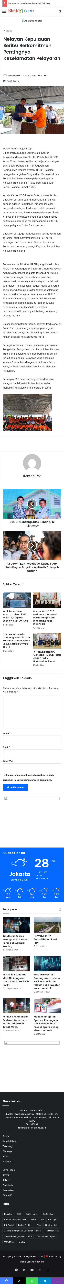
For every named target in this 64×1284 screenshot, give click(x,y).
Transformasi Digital (45, 1236)
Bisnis (5, 1156)
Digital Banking (25, 1225)
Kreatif (6, 1175)
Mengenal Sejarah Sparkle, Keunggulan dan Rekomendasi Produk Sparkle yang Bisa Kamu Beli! (46, 1023)
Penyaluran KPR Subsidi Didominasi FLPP (45, 939)
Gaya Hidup (8, 1170)
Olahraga (7, 1151)
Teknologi (7, 1146)
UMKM (22, 1242)
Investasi (7, 1161)
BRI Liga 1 (52, 1219)
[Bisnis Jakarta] (21, 11)
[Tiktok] (48, 1270)
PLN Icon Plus (52, 1230)
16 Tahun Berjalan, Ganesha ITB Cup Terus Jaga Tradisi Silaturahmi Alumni (47, 656)
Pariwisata (7, 1185)
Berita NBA (48, 1214)
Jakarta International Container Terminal (22, 1230)
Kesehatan (8, 1190)
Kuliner (6, 1180)
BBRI (19, 1214)
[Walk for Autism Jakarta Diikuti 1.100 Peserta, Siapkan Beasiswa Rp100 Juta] (17, 600)
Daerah (6, 1136)
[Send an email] (19, 75)
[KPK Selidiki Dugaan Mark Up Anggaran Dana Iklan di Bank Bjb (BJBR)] (16, 963)
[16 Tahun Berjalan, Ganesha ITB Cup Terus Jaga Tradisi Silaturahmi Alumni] (47, 641)
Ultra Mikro (9, 1242)
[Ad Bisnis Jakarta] (32, 20)
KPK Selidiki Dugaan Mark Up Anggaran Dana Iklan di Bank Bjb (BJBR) (16, 980)
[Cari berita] (60, 12)
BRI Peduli (9, 1225)
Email (6, 747)
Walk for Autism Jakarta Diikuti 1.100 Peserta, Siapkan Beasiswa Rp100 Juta (15, 616)
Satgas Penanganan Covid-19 (18, 1236)
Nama (7, 733)
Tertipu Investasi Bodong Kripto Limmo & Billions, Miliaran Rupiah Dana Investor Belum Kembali (47, 981)
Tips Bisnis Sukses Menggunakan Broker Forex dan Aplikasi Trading (15, 941)
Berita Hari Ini (32, 1214)
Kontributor (13, 75)
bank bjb (8, 1214)
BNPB (33, 1219)
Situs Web (8, 761)
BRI (42, 1219)
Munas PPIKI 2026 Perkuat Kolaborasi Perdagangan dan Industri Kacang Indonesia (45, 617)
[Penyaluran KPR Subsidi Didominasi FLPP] (47, 925)
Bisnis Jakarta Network (32, 1261)
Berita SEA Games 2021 (15, 1219)
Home (8, 31)
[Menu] (4, 12)
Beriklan (53, 1256)
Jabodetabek (9, 1141)
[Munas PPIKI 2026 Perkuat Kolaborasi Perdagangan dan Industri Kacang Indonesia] (47, 600)
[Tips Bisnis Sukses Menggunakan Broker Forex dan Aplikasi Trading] (16, 925)
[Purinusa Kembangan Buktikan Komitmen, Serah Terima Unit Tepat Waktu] (16, 1005)
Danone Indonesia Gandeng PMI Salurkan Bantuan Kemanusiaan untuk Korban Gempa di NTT (16, 640)
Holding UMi (51, 1225)
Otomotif (7, 1195)
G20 (39, 1225)
